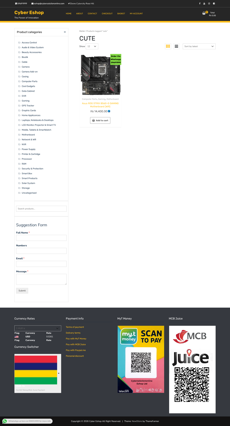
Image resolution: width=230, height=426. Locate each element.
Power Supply (29, 149)
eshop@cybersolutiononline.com (48, 3)
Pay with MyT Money (76, 338)
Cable (24, 62)
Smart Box (27, 173)
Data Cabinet (28, 91)
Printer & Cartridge (31, 154)
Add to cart (102, 120)
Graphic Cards (29, 110)
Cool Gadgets (28, 86)
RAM (24, 163)
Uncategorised (29, 193)
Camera (26, 67)
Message (22, 271)
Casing (25, 76)
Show (82, 46)
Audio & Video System (33, 47)
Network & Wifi (29, 139)
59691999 (22, 3)
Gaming (101, 99)
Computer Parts (89, 99)
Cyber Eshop (29, 12)
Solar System (28, 183)
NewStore (137, 421)
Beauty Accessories (32, 52)
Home (82, 31)
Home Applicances (31, 115)
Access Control (29, 42)
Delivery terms (73, 333)
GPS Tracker (28, 105)
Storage (26, 188)
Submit (22, 290)
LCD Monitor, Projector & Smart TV (39, 125)
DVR (24, 96)
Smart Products (29, 178)
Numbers (21, 245)
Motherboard (113, 99)
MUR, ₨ (20, 386)
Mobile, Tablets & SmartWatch (36, 130)
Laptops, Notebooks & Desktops (38, 120)
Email (20, 258)
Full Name (23, 232)
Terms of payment (75, 327)
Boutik (25, 57)
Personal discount (75, 356)
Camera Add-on (30, 71)
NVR (24, 144)
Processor (27, 159)
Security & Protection (32, 168)
